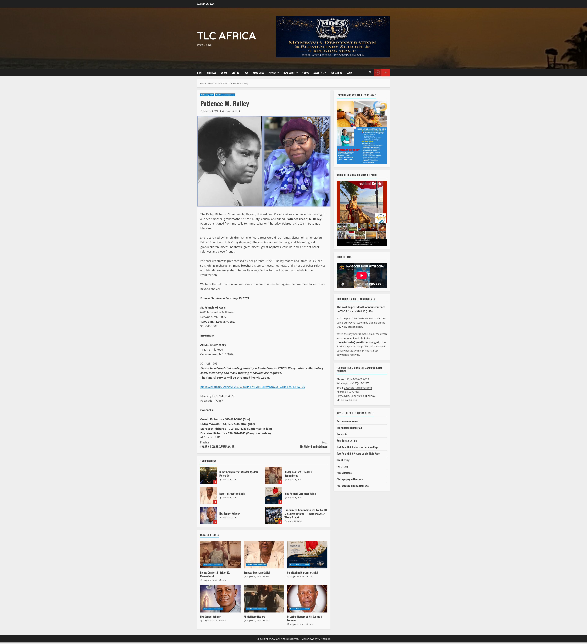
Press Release (344, 473)
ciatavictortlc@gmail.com (358, 387)
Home (200, 72)
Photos (273, 72)
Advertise (319, 72)
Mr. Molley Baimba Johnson (313, 444)
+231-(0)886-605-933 (357, 379)
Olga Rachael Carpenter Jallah (273, 495)
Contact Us (336, 72)
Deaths (235, 72)
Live (386, 72)
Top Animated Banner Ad (349, 428)
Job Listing (342, 466)
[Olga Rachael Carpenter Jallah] (307, 554)
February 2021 (207, 95)
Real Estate (289, 72)
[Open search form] (370, 72)
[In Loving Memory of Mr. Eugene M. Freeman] (307, 598)
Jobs (246, 72)
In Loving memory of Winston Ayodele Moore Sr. (208, 475)
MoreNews (307, 638)
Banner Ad (342, 434)
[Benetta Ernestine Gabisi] (264, 554)
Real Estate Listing (347, 440)
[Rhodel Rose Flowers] (264, 598)
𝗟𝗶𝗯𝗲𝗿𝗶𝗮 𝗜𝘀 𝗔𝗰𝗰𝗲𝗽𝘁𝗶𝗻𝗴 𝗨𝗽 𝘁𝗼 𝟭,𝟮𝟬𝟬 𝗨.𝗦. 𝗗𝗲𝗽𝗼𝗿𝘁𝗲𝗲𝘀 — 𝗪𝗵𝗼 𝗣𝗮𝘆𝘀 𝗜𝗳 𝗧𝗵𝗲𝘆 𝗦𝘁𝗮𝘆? (273, 515)
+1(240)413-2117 (359, 383)
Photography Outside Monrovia (353, 486)
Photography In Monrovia (350, 479)
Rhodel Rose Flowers (254, 616)
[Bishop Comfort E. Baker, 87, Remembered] (220, 554)
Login (349, 72)
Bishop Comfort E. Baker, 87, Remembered (273, 475)
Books (224, 72)
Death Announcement (225, 95)
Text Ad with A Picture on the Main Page (357, 447)
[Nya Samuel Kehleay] (220, 598)
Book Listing (343, 460)
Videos (305, 72)
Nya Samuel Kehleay (208, 515)
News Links (258, 72)
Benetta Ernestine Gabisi (208, 495)
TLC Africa (226, 36)
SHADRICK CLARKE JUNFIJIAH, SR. (217, 444)
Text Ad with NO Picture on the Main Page (358, 453)
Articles (211, 72)
